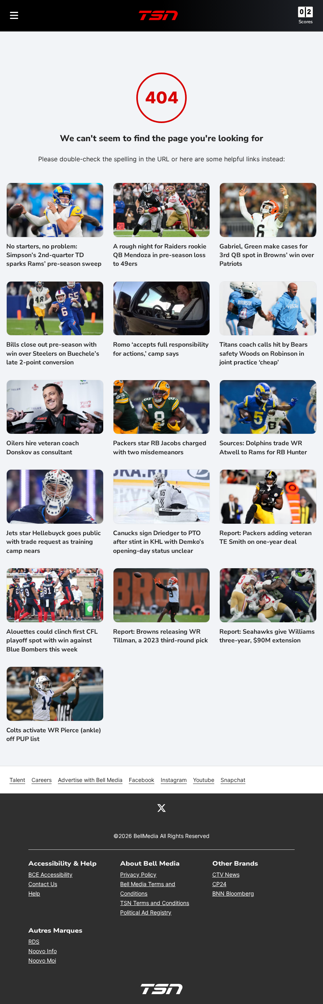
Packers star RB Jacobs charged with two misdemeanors (159, 447)
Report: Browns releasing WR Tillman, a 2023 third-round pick (160, 636)
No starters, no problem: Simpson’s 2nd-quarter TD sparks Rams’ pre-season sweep (54, 255)
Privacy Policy (138, 874)
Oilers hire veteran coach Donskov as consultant (42, 447)
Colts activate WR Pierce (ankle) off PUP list (53, 734)
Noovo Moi (42, 960)
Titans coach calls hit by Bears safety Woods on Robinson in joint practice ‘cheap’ (263, 353)
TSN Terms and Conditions (154, 902)
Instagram (174, 779)
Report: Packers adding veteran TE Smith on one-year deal (265, 537)
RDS (33, 941)
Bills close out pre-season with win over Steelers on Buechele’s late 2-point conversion (52, 353)
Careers (42, 779)
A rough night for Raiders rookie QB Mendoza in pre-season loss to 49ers (159, 255)
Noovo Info (42, 951)
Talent (17, 779)
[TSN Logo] (158, 15)
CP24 (219, 884)
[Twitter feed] (161, 807)
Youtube (203, 779)
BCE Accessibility (50, 874)
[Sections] (14, 15)
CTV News (225, 874)
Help (34, 893)
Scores (306, 22)
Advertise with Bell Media (90, 779)
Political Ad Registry (145, 912)
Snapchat (233, 779)
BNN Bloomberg (233, 893)
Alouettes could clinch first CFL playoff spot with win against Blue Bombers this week (52, 640)
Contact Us (42, 884)
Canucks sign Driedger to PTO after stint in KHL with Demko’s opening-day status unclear (158, 542)
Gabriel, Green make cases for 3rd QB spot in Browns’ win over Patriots (266, 255)
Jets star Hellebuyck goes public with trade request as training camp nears (53, 542)
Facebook (141, 779)
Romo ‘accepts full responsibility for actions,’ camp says (160, 349)
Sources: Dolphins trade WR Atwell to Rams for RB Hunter (263, 447)
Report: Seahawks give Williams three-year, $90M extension (267, 636)
